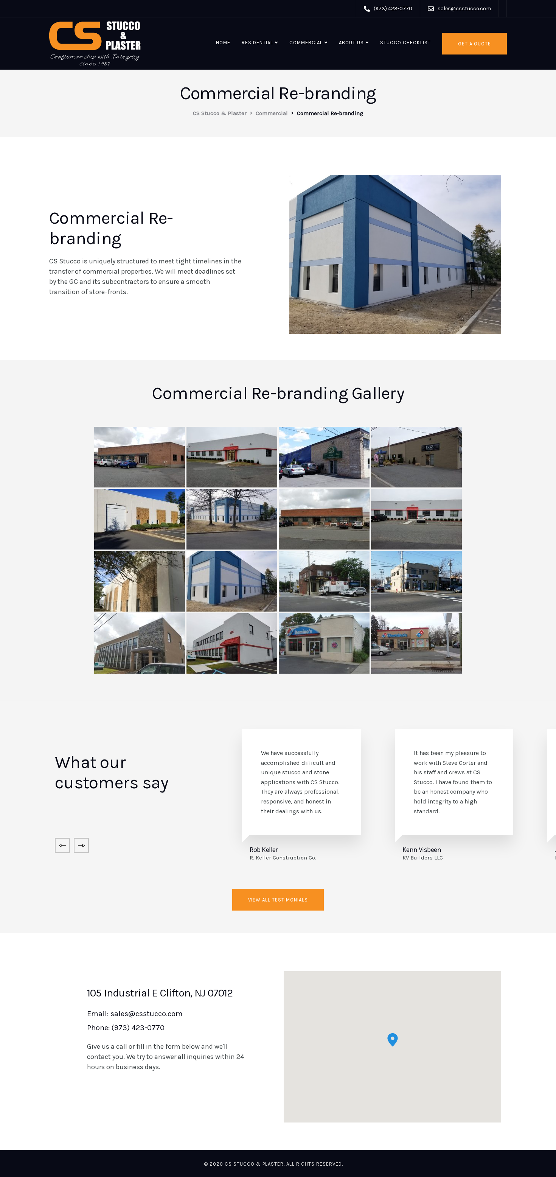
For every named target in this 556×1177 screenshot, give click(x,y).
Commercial (306, 42)
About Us (351, 42)
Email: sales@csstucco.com (135, 1013)
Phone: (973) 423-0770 (126, 1027)
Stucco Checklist (405, 42)
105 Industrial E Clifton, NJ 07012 (160, 993)
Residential (257, 42)
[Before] (139, 457)
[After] (231, 457)
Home (223, 42)
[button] (392, 1040)
